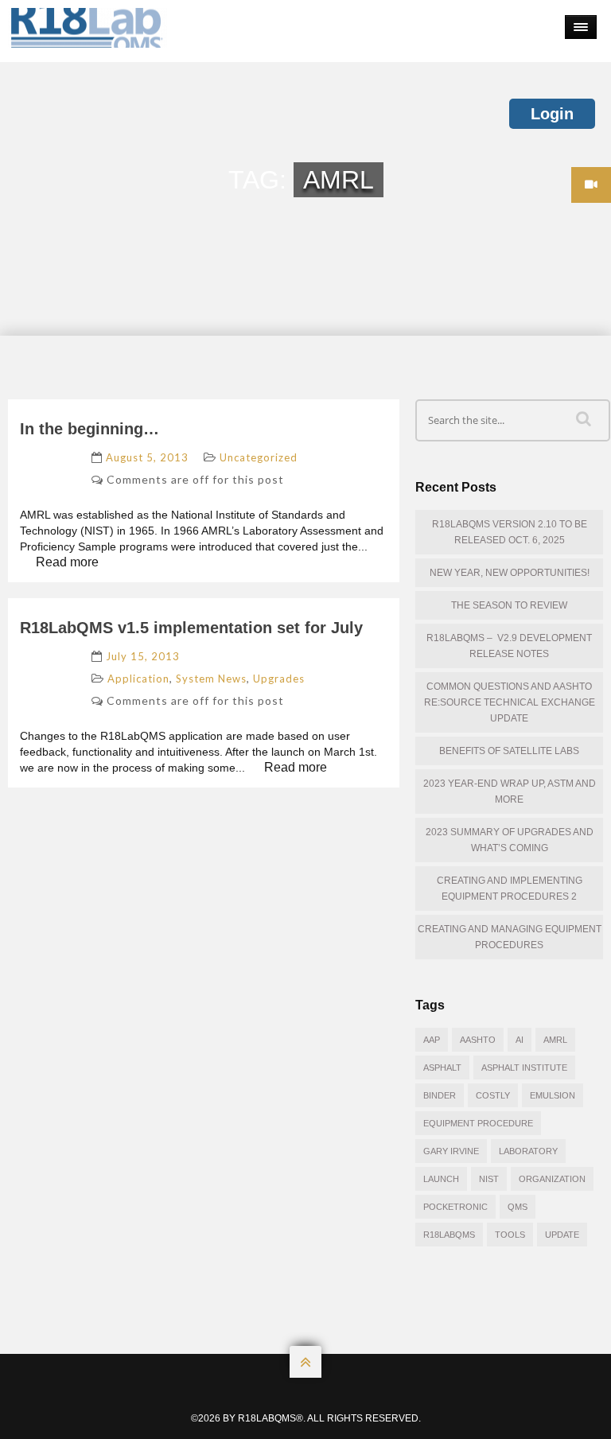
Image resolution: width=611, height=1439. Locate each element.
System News (211, 678)
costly (493, 1095)
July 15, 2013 (143, 656)
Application (138, 678)
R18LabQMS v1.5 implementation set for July (191, 627)
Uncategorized (259, 457)
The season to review (509, 605)
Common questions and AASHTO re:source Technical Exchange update (509, 702)
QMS (517, 1206)
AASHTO (478, 1039)
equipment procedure (478, 1123)
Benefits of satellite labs (509, 750)
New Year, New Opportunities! (510, 572)
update (562, 1234)
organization (552, 1179)
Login (552, 114)
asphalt (442, 1067)
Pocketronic (455, 1206)
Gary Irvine (451, 1151)
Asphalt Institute (524, 1067)
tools (510, 1234)
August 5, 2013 (147, 457)
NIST (489, 1179)
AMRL (555, 1039)
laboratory (528, 1151)
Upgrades (279, 678)
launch (441, 1179)
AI (519, 1039)
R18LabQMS (449, 1234)
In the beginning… (89, 429)
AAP (431, 1039)
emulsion (552, 1095)
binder (439, 1095)
